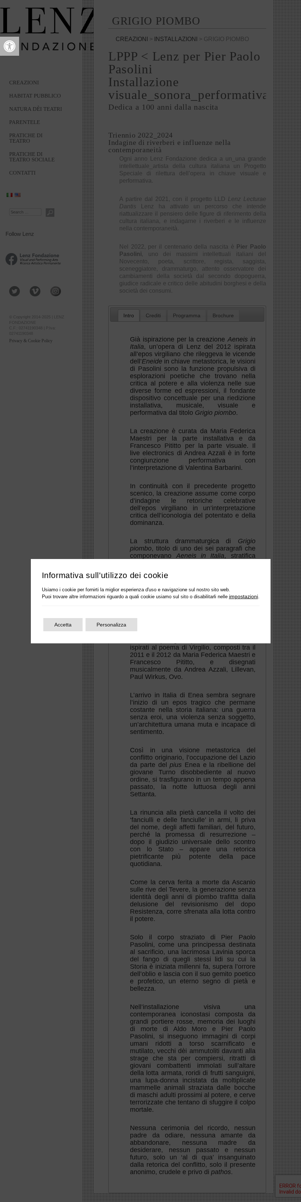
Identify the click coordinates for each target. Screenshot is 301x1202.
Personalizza (111, 625)
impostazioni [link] (243, 596)
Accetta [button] (63, 625)
